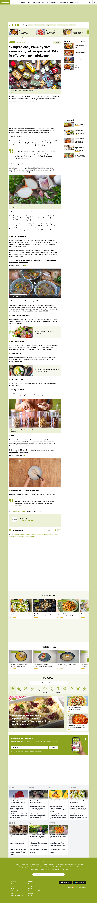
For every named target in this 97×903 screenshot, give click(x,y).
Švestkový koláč (64, 869)
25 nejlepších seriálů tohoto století (18, 834)
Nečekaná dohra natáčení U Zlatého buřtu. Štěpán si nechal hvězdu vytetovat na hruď (37, 800)
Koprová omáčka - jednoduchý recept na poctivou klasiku (78, 32)
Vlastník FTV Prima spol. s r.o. (17, 895)
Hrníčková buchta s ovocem (80, 53)
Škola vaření (45, 2)
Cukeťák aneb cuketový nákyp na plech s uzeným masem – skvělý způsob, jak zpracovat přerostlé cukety (25, 34)
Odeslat (53, 747)
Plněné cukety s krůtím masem (81, 46)
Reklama (13, 886)
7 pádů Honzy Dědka (29, 867)
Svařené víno (46, 867)
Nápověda (30, 893)
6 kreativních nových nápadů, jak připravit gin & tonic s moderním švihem (80, 156)
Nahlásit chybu (14, 898)
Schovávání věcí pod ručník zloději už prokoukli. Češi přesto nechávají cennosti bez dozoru (18, 815)
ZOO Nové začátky (79, 864)
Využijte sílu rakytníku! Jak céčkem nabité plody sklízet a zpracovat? (58, 835)
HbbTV (12, 888)
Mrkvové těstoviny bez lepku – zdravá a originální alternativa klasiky (76, 727)
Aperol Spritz (78, 60)
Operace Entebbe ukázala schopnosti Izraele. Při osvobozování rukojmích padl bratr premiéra (58, 809)
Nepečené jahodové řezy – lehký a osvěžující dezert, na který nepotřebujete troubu (52, 33)
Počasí (62, 864)
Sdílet (57, 43)
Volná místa (13, 883)
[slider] (35, 294)
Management (31, 881)
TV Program (36, 2)
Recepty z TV (54, 2)
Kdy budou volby (69, 864)
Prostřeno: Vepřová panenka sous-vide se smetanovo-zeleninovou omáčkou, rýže (18, 666)
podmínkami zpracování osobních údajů (33, 751)
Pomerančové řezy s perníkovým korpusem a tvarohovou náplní (80, 132)
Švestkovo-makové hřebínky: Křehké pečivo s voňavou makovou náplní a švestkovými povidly (43, 615)
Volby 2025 (38, 867)
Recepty (23, 2)
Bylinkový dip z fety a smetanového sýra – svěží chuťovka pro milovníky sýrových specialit (18, 615)
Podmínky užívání (14, 890)
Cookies (12, 893)
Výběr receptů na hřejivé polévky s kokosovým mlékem (47, 370)
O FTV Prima (13, 881)
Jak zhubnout (17, 864)
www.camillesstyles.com (19, 511)
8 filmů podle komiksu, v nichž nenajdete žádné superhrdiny (17, 842)
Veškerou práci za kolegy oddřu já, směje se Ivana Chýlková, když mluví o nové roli (38, 808)
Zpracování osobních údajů (34, 890)
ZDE (25, 265)
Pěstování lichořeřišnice (75, 867)
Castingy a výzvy (31, 886)
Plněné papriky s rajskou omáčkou (81, 66)
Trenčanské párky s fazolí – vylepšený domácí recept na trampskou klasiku (79, 140)
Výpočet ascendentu (33, 869)
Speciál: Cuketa (64, 2)
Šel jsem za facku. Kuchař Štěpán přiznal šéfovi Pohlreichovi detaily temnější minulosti (38, 815)
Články (29, 2)
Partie (57, 864)
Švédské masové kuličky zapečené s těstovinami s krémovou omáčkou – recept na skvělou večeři (31, 720)
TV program (44, 864)
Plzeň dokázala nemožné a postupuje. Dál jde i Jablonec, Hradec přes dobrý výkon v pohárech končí (17, 809)
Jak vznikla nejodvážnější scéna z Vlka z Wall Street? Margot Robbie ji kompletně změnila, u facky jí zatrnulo (18, 852)
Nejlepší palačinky (55, 869)
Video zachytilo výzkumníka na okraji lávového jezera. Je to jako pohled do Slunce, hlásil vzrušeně (58, 815)
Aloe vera (66, 867)
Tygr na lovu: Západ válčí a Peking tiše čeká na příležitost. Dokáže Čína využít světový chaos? (18, 800)
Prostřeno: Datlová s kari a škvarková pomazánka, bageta (43, 665)
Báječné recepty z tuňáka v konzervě (44, 332)
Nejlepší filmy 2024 (26, 864)
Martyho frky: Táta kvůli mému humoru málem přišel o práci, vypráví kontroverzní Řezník (37, 836)
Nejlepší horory (35, 864)
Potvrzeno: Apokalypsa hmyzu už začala (58, 799)
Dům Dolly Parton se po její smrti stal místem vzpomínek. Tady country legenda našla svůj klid (58, 843)
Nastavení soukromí (32, 898)
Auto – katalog (19, 867)
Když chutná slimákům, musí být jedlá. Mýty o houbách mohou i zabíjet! (57, 851)
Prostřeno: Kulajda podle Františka (67, 664)
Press (29, 883)
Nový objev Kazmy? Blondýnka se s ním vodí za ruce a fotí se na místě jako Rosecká (38, 851)
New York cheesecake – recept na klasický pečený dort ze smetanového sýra (80, 148)
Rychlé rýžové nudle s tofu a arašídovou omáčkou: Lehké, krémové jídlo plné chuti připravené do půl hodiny (65, 615)
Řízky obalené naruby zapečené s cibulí (79, 123)
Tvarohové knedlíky (44, 869)
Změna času (51, 864)
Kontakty (30, 888)
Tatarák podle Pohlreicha (56, 867)
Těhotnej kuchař (74, 2)
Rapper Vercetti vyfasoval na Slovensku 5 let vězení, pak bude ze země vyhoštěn (38, 843)
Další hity (84, 41)
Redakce (30, 895)
